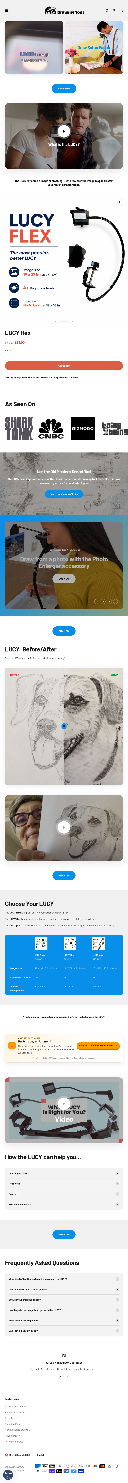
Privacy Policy (12, 1435)
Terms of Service (14, 1441)
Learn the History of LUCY (64, 494)
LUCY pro (97, 954)
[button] (8, 1475)
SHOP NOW (64, 88)
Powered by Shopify (14, 1470)
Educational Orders (15, 1412)
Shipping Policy (13, 1423)
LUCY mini (40, 954)
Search (9, 1418)
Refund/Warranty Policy (18, 1429)
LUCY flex (18, 332)
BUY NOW (64, 575)
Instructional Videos (16, 1406)
